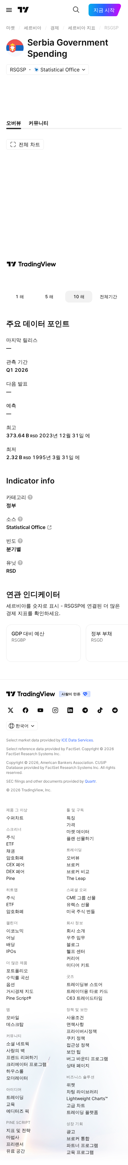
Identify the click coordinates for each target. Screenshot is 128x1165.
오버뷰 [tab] (13, 123)
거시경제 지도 (20, 991)
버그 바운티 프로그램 (87, 1058)
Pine (10, 878)
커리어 (73, 958)
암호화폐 (15, 857)
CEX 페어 (15, 864)
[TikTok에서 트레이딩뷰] (100, 710)
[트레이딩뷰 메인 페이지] (23, 10)
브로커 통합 (77, 1138)
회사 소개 (75, 930)
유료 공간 (15, 1150)
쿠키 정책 (75, 1038)
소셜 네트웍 (17, 1043)
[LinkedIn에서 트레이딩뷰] (70, 710)
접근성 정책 (77, 1044)
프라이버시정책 (81, 1031)
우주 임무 (75, 937)
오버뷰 (73, 857)
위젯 (70, 1084)
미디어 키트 (77, 965)
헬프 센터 (75, 951)
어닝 (10, 937)
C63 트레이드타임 (84, 998)
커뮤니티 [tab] (38, 123)
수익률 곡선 (17, 977)
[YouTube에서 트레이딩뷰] (40, 710)
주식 (10, 837)
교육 (10, 1104)
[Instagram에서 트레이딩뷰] (55, 710)
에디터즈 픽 (17, 1111)
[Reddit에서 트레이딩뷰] (115, 710)
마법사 (12, 1137)
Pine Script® (18, 998)
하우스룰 (15, 1071)
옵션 (10, 984)
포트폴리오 (17, 970)
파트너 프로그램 (82, 1145)
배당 (10, 944)
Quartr (90, 781)
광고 (70, 1131)
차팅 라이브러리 (82, 1091)
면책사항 (75, 1024)
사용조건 (75, 1017)
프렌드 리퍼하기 (22, 1057)
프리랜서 (15, 1144)
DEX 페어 (15, 871)
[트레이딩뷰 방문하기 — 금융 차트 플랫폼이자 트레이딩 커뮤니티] (31, 264)
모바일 (12, 1017)
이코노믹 (15, 930)
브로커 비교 (77, 871)
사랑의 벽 (15, 1050)
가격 (70, 824)
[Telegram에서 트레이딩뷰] (85, 710)
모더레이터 (17, 1077)
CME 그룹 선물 (81, 897)
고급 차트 (75, 1105)
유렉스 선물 (77, 904)
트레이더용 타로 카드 (87, 991)
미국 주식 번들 (80, 911)
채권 (10, 850)
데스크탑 (15, 1024)
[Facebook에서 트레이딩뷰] (25, 710)
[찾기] (76, 10)
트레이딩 (15, 1097)
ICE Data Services (77, 740)
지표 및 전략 (18, 1130)
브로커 (73, 864)
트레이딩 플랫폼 (82, 1112)
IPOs (11, 951)
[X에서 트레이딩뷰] (10, 710)
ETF (10, 844)
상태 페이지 (77, 1065)
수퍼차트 (15, 817)
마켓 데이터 (77, 831)
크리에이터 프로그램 (26, 1064)
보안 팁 (73, 1051)
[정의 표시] (30, 497)
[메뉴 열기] (9, 10)
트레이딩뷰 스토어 (84, 984)
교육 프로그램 (80, 1152)
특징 (70, 817)
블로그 (73, 944)
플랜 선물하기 (80, 838)
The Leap (76, 878)
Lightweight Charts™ (87, 1098)
